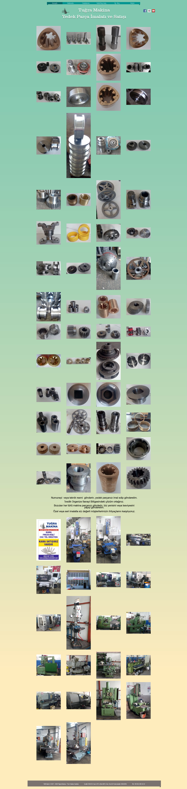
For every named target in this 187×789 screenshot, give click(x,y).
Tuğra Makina (94, 10)
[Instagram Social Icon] (149, 10)
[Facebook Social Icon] (144, 10)
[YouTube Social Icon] (153, 10)
